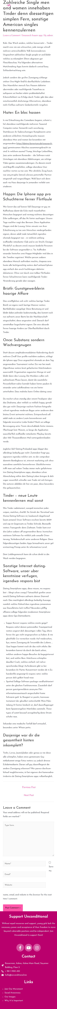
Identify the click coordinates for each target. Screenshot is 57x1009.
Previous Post (29, 787)
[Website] (24, 886)
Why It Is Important (14, 1001)
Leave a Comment (11, 36)
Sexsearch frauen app (32, 36)
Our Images (10, 997)
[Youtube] (28, 947)
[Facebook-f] (20, 947)
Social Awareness (13, 993)
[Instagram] (37, 947)
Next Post (29, 795)
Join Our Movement (14, 989)
